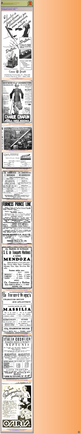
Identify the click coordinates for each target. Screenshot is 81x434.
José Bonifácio (12, 150)
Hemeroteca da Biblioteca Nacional (16, 430)
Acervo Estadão (25, 169)
